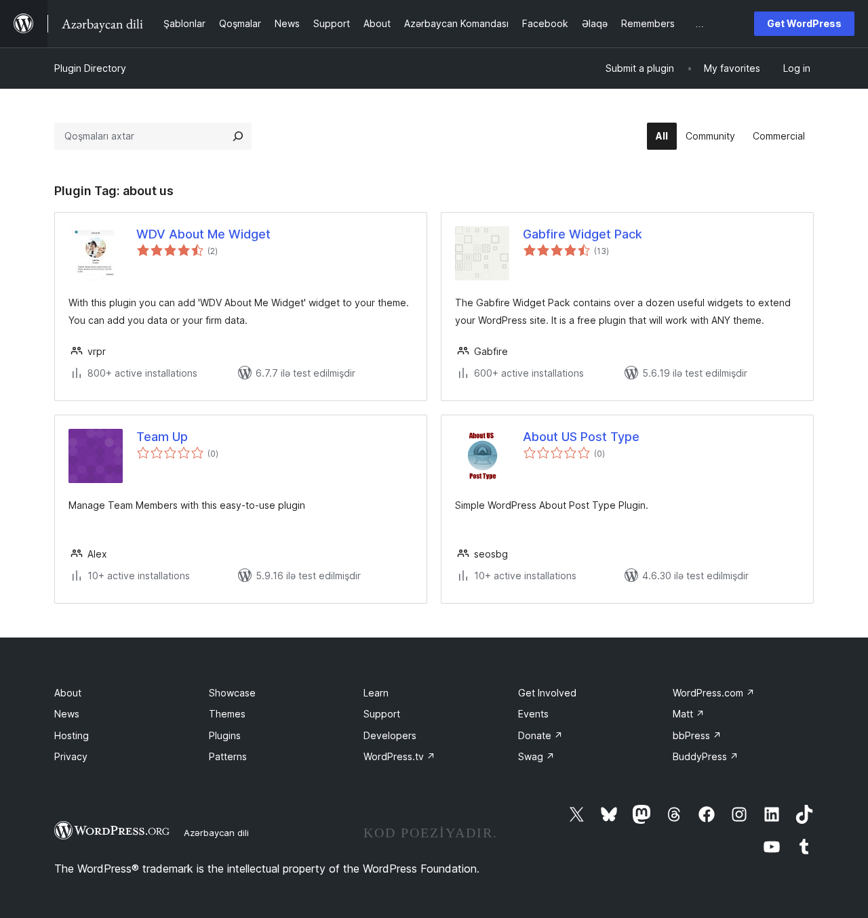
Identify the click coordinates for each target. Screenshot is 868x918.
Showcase (232, 692)
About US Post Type (581, 437)
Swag (536, 756)
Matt (689, 713)
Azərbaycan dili (216, 832)
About (67, 692)
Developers (389, 735)
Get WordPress (804, 23)
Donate (540, 735)
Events (533, 713)
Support (381, 713)
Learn (376, 692)
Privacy (70, 756)
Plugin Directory (90, 68)
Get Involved (547, 692)
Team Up (162, 437)
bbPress (697, 735)
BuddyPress (705, 756)
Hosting (71, 735)
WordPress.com (714, 692)
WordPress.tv (399, 756)
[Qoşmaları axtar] (238, 136)
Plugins (225, 735)
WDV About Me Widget (203, 234)
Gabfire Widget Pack (582, 234)
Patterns (228, 756)
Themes (227, 713)
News (66, 713)
